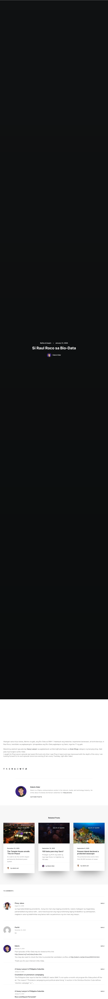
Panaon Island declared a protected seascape (88, 852)
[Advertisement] (54, 715)
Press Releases (72, 4)
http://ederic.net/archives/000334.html (84, 957)
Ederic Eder (57, 355)
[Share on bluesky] (20, 769)
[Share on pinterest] (12, 769)
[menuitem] (35, 4)
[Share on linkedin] (15, 769)
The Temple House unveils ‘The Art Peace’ (18, 852)
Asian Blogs (74, 749)
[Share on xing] (23, 769)
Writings (61, 4)
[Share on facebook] (4, 769)
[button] (90, 4)
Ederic (17, 946)
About (43, 4)
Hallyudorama (67, 792)
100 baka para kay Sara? (52, 851)
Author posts (36, 797)
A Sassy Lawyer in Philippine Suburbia (29, 969)
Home (36, 4)
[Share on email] (26, 769)
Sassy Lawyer (32, 749)
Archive (82, 4)
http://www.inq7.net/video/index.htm (28, 954)
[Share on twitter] (6, 769)
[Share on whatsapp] (17, 769)
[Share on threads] (9, 769)
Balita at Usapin (45, 343)
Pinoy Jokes (19, 903)
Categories (51, 4)
